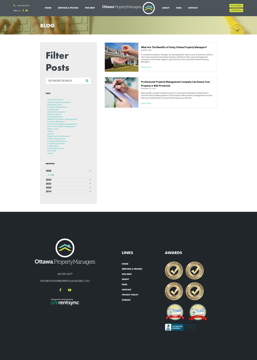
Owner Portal (236, 10)
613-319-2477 (65, 274)
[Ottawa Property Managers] (128, 8)
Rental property (54, 114)
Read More (146, 67)
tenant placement (55, 117)
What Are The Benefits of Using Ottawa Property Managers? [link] (174, 47)
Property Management (57, 107)
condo (50, 153)
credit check (52, 146)
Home (48, 7)
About (125, 279)
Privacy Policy (130, 294)
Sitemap (126, 300)
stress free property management (62, 124)
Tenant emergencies (56, 139)
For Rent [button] (90, 7)
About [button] (165, 7)
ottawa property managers (59, 102)
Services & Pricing (132, 269)
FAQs (179, 7)
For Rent (127, 274)
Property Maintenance (57, 141)
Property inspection (56, 143)
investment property (56, 112)
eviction (50, 134)
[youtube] (27, 10)
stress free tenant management (61, 126)
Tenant (50, 131)
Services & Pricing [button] (68, 7)
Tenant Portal (236, 6)
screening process (55, 148)
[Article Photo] (121, 57)
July (51, 175)
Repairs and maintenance (58, 136)
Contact (193, 7)
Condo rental (53, 109)
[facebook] (23, 10)
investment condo (55, 100)
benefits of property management (62, 119)
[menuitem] (48, 8)
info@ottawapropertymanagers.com (65, 281)
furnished (51, 151)
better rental (52, 129)
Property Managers (56, 122)
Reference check (54, 105)
